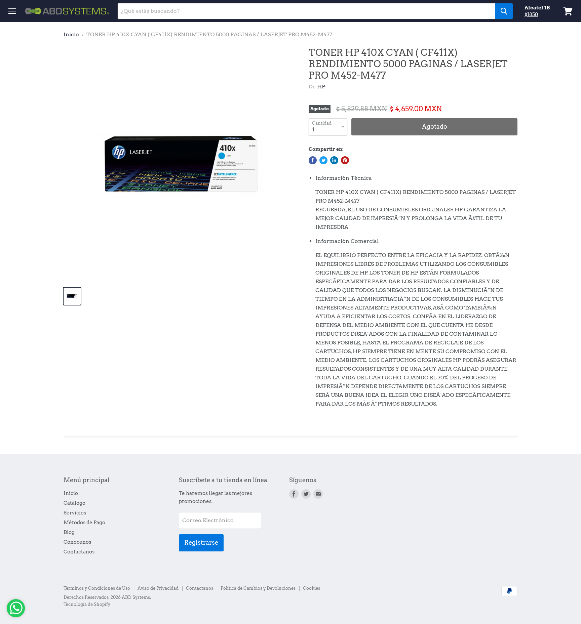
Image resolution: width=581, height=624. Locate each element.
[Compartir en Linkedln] (334, 160)
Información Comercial (347, 241)
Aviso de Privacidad (158, 588)
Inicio (71, 35)
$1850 (531, 14)
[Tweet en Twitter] (323, 160)
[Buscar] (504, 11)
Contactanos (79, 552)
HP (321, 86)
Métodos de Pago (84, 522)
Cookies (311, 588)
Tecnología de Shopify (87, 604)
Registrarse (201, 542)
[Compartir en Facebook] (313, 160)
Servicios (75, 513)
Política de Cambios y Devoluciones (258, 588)
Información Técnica (343, 178)
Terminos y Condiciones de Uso (97, 588)
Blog (69, 532)
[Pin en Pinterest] (345, 160)
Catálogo (74, 503)
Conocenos (77, 542)
